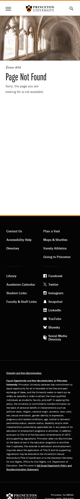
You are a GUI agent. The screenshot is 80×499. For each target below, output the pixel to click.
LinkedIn (54, 310)
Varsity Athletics (55, 248)
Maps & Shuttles (55, 240)
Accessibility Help (19, 240)
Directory (12, 248)
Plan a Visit (51, 231)
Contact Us (14, 231)
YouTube (54, 319)
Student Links (16, 293)
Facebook (55, 276)
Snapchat (55, 301)
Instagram (55, 293)
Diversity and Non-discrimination (24, 373)
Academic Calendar (20, 284)
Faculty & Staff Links (21, 301)
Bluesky (54, 327)
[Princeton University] (21, 496)
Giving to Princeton (57, 257)
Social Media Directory (57, 337)
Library (11, 276)
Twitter (53, 284)
